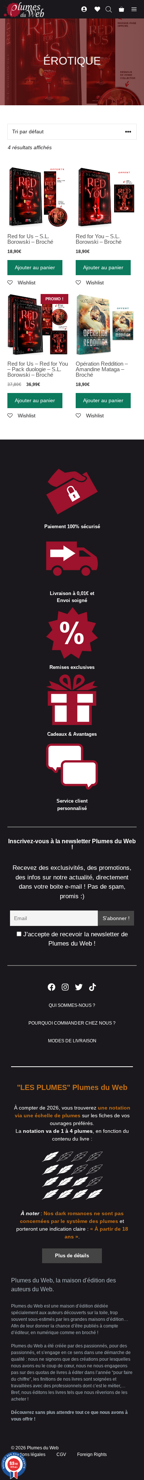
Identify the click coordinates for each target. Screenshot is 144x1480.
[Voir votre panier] (121, 9)
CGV (61, 1454)
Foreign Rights (92, 1454)
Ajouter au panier (35, 267)
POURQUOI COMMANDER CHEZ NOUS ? (72, 1023)
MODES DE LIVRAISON (72, 1040)
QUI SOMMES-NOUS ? (72, 1005)
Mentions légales (28, 1454)
